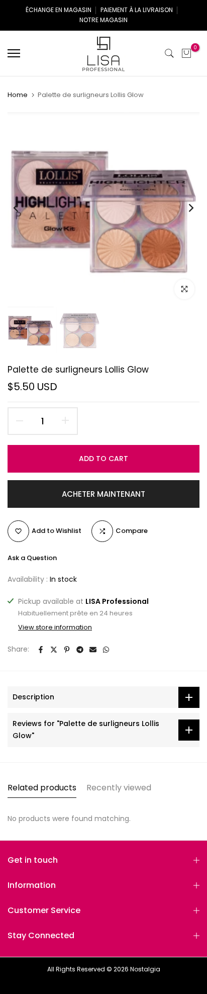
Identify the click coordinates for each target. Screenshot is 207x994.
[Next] (184, 208)
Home (18, 95)
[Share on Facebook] (41, 650)
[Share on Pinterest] (67, 650)
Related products (42, 787)
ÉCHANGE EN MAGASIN (58, 10)
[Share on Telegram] (80, 650)
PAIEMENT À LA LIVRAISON (136, 10)
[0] (186, 53)
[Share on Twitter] (54, 650)
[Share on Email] (93, 650)
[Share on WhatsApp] (106, 650)
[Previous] (23, 208)
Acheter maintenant (103, 494)
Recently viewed (118, 787)
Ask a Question (32, 558)
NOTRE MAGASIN (103, 20)
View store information (55, 627)
